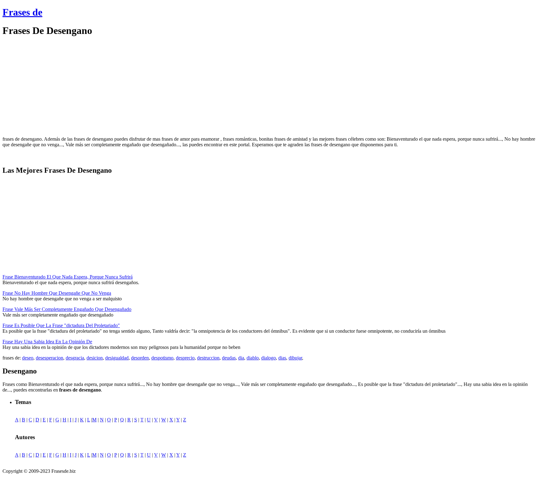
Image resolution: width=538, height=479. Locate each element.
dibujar (295, 357)
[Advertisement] (54, 86)
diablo (253, 357)
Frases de (22, 12)
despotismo (162, 357)
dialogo (268, 357)
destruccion (208, 357)
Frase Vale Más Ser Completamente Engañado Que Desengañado (66, 309)
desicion (95, 357)
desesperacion (49, 357)
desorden (140, 357)
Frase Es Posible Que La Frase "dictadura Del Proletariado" (61, 325)
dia (241, 357)
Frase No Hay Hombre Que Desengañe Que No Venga (56, 293)
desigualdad (117, 357)
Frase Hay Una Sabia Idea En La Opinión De (47, 341)
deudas (229, 357)
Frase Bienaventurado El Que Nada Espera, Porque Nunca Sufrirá (67, 276)
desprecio (185, 357)
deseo (27, 357)
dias (282, 357)
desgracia (75, 357)
